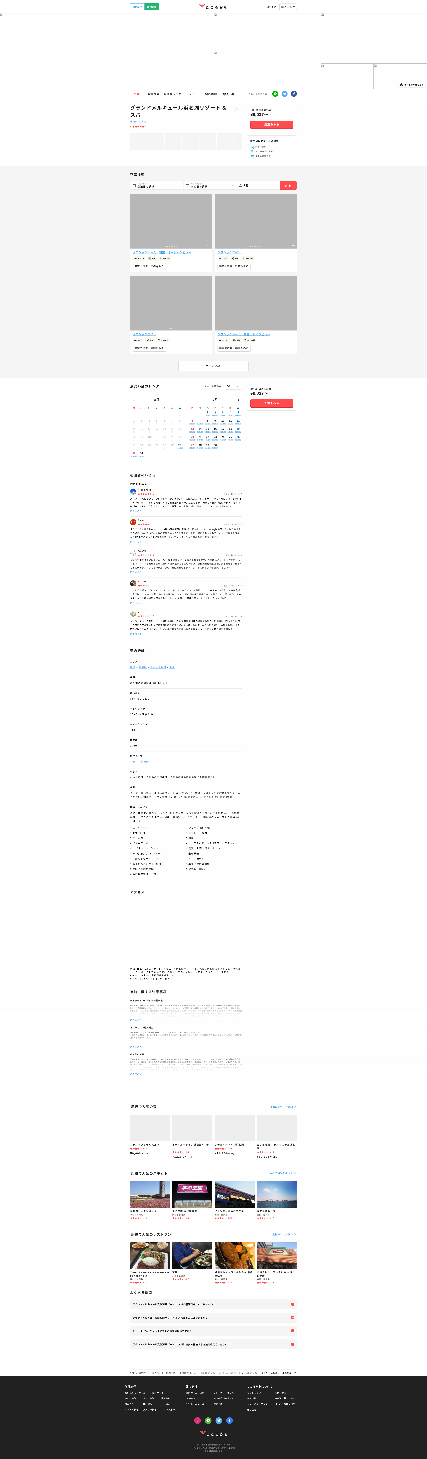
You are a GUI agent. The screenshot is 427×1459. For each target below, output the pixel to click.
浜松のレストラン (282, 1234)
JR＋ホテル (192, 1398)
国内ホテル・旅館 (195, 1392)
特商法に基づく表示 (285, 1398)
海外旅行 (137, 6)
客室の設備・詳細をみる (149, 266)
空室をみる (271, 124)
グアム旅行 (148, 1398)
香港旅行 (147, 1403)
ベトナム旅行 (132, 1409)
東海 (132, 667)
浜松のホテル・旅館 (281, 1106)
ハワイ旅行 (130, 1398)
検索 (288, 185)
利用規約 (251, 1398)
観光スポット (220, 1403)
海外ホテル (158, 1392)
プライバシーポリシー (258, 1403)
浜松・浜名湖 (158, 667)
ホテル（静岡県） (140, 761)
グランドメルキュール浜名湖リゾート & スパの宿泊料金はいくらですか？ (174, 1304)
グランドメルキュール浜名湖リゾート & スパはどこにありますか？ (170, 1317)
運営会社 (251, 1409)
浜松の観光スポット (281, 1173)
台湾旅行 (129, 1403)
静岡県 (134, 121)
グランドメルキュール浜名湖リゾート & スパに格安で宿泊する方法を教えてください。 (181, 1344)
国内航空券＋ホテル (224, 1398)
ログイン (271, 6)
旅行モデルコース (195, 1403)
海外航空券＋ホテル (135, 1392)
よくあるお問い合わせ (286, 1403)
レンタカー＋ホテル (224, 1392)
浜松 (143, 121)
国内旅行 (151, 6)
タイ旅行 (165, 1403)
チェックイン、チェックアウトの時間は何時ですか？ (162, 1331)
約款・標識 (280, 1392)
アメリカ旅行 (150, 1409)
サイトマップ (254, 1392)
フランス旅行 (168, 1409)
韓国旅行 (165, 1398)
